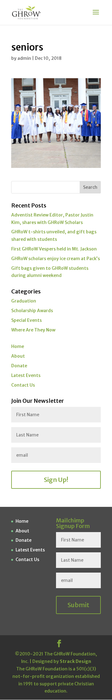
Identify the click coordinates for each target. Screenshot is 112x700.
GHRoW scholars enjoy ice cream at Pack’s (55, 258)
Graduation (23, 301)
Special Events (26, 320)
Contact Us (23, 385)
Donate (19, 366)
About (18, 356)
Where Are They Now (33, 330)
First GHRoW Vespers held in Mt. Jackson (54, 249)
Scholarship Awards (32, 310)
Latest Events (25, 375)
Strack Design (75, 661)
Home (17, 346)
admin (24, 58)
